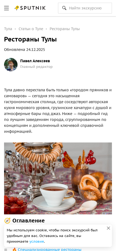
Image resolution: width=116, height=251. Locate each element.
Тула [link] (8, 28)
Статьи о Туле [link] (31, 28)
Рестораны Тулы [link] (65, 28)
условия (36, 241)
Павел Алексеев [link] (35, 60)
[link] (6, 8)
